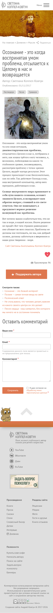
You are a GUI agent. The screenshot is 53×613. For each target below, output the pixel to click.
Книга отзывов (40, 521)
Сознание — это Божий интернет (21, 290)
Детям (10, 525)
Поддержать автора (28, 274)
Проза (10, 509)
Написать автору (15, 556)
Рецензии (37, 505)
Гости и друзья (39, 517)
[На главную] (3, 5)
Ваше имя (7, 330)
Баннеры (11, 572)
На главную (8, 42)
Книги (10, 505)
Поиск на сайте (14, 560)
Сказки (10, 513)
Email (5, 342)
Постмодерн (9, 92)
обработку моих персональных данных (36, 391)
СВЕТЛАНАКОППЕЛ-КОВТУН (17, 5)
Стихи (10, 517)
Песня (21, 92)
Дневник (21, 42)
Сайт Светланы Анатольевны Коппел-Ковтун (28, 245)
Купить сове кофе (16, 552)
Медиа (35, 509)
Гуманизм (33, 92)
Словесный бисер (16, 521)
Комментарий (9, 358)
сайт (11, 595)
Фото (35, 513)
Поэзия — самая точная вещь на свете (24, 294)
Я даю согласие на (36, 390)
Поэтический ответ (14, 298)
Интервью (12, 529)
